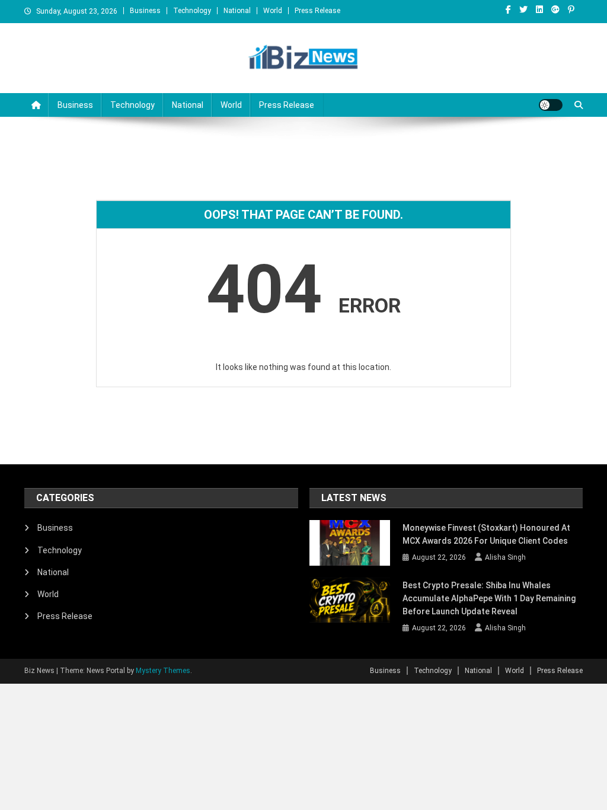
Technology (192, 11)
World (272, 11)
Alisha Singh (505, 557)
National (237, 11)
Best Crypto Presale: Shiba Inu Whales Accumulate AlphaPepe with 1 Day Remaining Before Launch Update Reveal (489, 598)
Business (145, 11)
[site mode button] (551, 105)
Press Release (317, 11)
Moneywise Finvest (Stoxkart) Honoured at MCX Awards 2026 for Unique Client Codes (486, 534)
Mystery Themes (163, 671)
